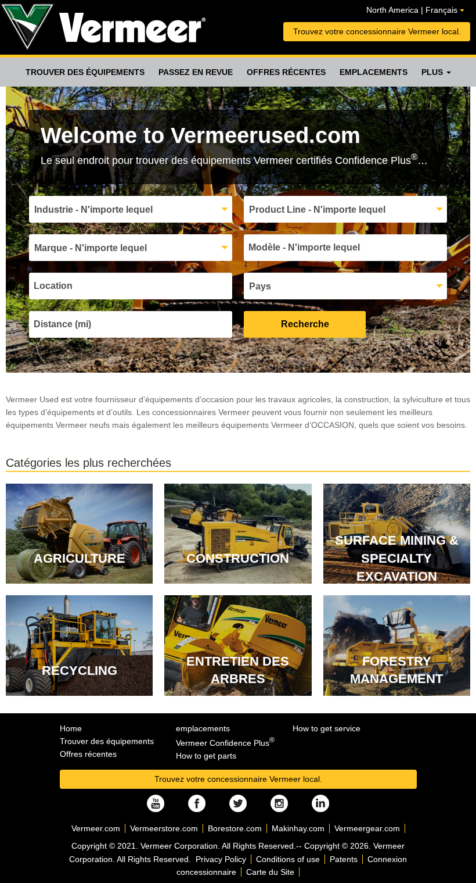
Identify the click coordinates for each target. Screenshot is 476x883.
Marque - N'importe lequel (90, 248)
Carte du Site (270, 872)
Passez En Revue (195, 72)
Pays (260, 286)
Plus (433, 72)
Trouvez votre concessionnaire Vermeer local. (377, 31)
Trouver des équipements (85, 72)
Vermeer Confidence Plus (225, 743)
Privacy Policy (221, 859)
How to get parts (206, 755)
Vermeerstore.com (164, 828)
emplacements (374, 72)
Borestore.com (235, 828)
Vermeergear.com (367, 828)
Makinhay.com (298, 828)
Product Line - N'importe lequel (317, 210)
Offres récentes (286, 72)
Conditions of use (288, 859)
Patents (344, 859)
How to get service (326, 728)
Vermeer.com (95, 828)
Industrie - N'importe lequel (93, 210)
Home (71, 728)
